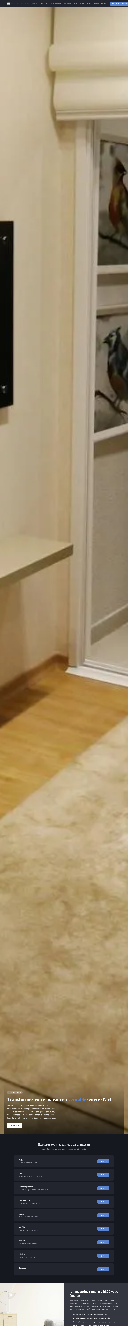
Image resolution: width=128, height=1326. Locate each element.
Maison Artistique (18, 3)
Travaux (103, 3)
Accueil (34, 3)
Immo (76, 3)
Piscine (96, 3)
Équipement (68, 3)
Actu (41, 3)
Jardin (82, 3)
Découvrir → (14, 1125)
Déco (46, 3)
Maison (88, 3)
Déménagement (56, 3)
